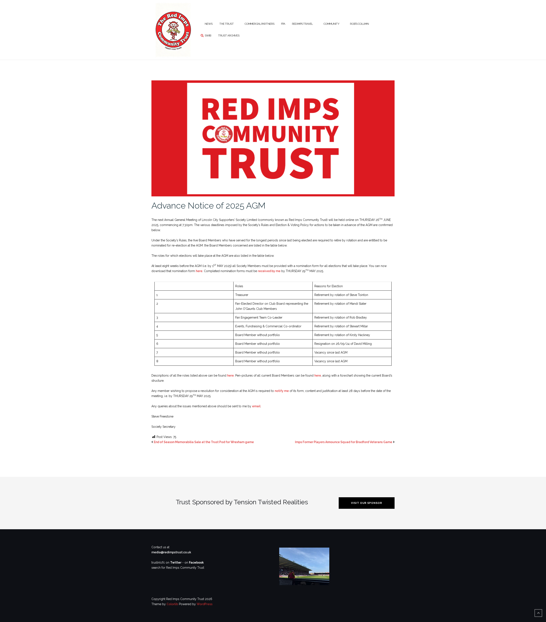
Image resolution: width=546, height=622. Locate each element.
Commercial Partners (259, 23)
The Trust (226, 23)
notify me (282, 391)
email (256, 406)
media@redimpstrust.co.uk (171, 552)
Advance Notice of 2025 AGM (208, 205)
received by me (269, 271)
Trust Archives (228, 35)
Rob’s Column (359, 23)
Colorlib (172, 604)
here (199, 271)
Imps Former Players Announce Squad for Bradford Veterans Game (343, 442)
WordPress (204, 604)
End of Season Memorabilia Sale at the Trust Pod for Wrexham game (204, 442)
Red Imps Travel (302, 23)
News (208, 23)
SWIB (208, 35)
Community (331, 23)
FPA (283, 23)
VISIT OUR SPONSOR (366, 503)
